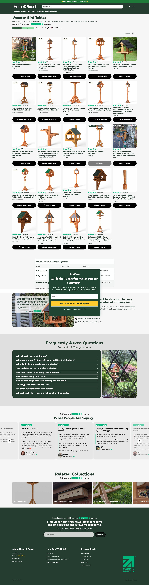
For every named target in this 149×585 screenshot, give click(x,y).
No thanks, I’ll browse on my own (74, 309)
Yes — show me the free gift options (74, 303)
